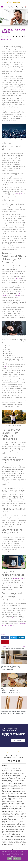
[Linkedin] (19, 761)
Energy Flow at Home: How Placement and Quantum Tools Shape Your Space (12, 667)
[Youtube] (14, 761)
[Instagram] (11, 761)
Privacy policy (17, 858)
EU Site (10, 7)
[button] (2, 7)
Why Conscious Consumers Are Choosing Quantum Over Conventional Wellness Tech (12, 690)
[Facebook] (9, 761)
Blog (7, 36)
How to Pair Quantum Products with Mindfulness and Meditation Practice (14, 712)
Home (3, 36)
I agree (10, 858)
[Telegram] (16, 761)
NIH (3, 88)
